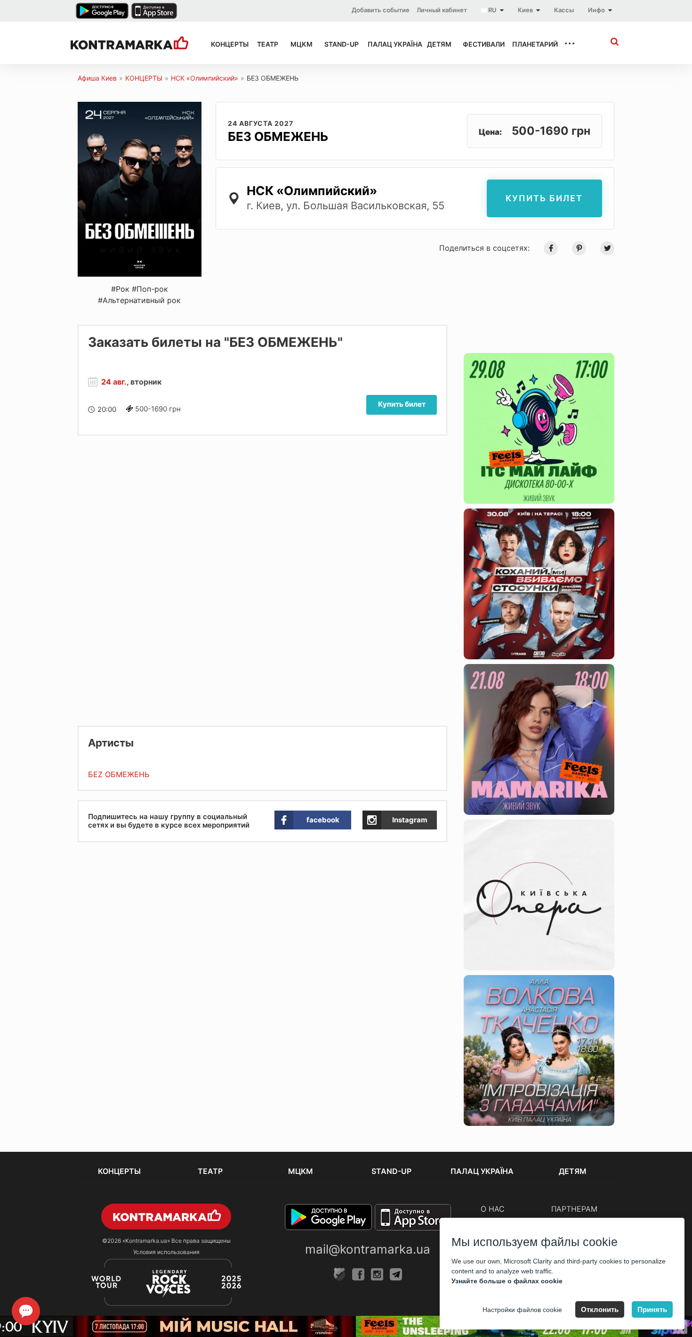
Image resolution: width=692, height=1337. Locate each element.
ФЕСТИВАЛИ (479, 44)
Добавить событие (381, 10)
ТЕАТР (265, 44)
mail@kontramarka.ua (367, 1249)
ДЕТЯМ (436, 44)
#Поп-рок (150, 289)
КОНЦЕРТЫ (225, 44)
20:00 (106, 409)
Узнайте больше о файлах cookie (507, 1281)
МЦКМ (298, 44)
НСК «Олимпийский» (204, 78)
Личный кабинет (442, 10)
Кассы (564, 10)
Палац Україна (389, 44)
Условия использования (166, 1251)
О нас (493, 1209)
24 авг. (114, 381)
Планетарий (529, 44)
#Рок (120, 289)
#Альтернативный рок (139, 300)
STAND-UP (337, 44)
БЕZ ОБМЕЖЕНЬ (118, 774)
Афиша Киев (97, 78)
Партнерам (574, 1209)
